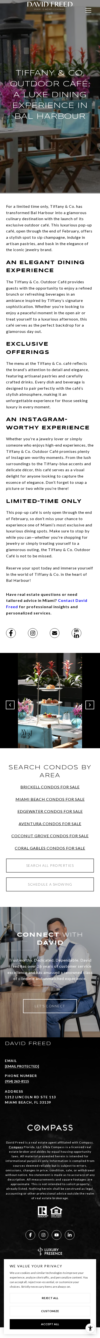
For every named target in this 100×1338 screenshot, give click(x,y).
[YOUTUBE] (56, 1235)
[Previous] (10, 705)
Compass (16, 1147)
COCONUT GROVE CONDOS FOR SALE (50, 835)
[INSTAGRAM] (43, 1235)
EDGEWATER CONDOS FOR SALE (50, 811)
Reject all (50, 1298)
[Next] (89, 705)
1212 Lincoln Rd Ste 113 (30, 1097)
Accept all (50, 1324)
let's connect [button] (50, 1006)
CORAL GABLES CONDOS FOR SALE (50, 848)
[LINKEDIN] (70, 1235)
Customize (50, 1311)
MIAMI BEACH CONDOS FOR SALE (50, 799)
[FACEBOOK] (30, 1235)
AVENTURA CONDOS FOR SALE (50, 823)
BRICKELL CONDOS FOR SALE (50, 787)
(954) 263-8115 (17, 1081)
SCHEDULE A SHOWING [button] (50, 884)
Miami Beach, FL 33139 (28, 1102)
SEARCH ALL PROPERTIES (50, 865)
